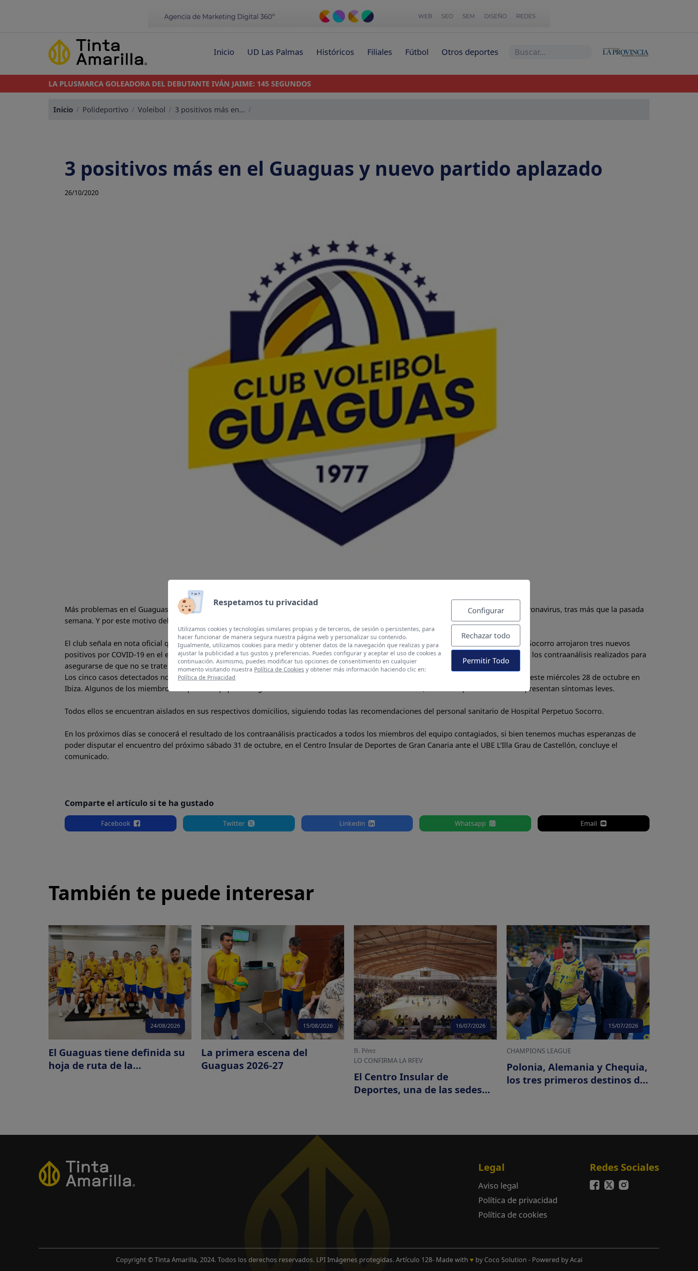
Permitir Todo (486, 660)
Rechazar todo (485, 635)
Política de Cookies (279, 669)
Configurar (486, 610)
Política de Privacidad (206, 677)
